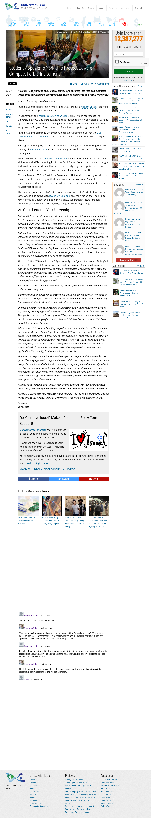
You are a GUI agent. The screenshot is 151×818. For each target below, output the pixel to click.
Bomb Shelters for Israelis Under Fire (80, 806)
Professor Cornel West (54, 158)
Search (138, 8)
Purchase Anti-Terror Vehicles (77, 809)
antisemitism (10, 109)
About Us (80, 8)
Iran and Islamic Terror (110, 785)
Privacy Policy (35, 803)
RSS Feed (33, 800)
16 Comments (101, 83)
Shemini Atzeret (38, 149)
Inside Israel (105, 797)
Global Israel (106, 788)
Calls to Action (106, 806)
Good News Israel (108, 791)
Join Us (32, 788)
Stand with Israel (107, 782)
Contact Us (125, 8)
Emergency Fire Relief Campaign (78, 812)
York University (89, 106)
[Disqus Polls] (63, 571)
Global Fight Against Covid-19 (77, 782)
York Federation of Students (54, 116)
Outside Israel (106, 794)
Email (75, 83)
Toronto (9, 126)
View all (141, 86)
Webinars (113, 8)
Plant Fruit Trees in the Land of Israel (80, 797)
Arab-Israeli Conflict (109, 779)
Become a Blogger (128, 259)
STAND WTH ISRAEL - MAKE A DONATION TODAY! (48, 468)
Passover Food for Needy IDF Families (80, 794)
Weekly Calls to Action (74, 779)
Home (69, 8)
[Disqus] (63, 647)
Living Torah (106, 800)
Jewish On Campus (59, 196)
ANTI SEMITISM (107, 803)
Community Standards (39, 806)
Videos (101, 8)
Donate (91, 8)
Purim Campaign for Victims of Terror (80, 791)
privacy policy (128, 80)
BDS (7, 121)
